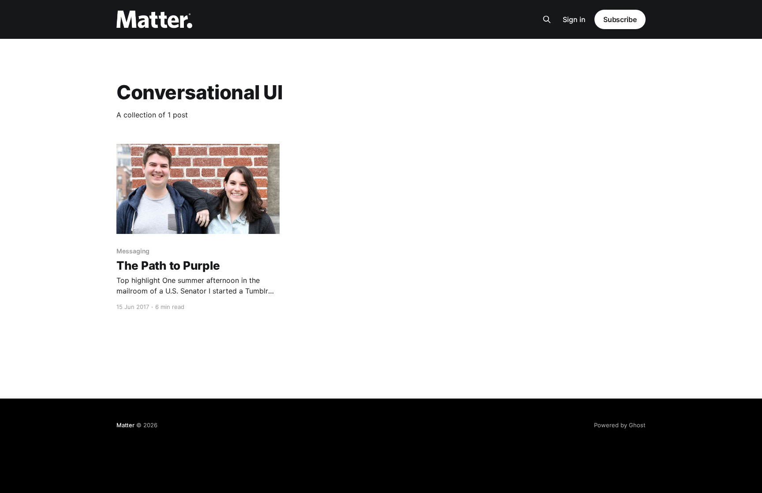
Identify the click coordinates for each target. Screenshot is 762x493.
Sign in (574, 19)
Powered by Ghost (620, 425)
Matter (125, 425)
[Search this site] (547, 19)
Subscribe (620, 19)
